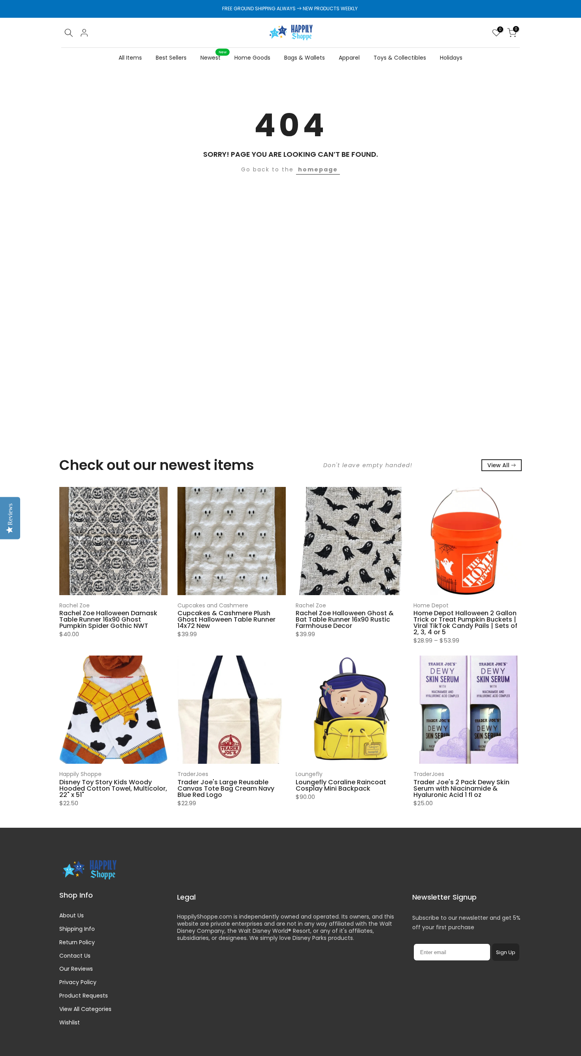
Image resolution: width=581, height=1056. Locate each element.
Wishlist (69, 1022)
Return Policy (77, 942)
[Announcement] (290, 9)
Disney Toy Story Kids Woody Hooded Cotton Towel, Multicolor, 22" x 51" (113, 788)
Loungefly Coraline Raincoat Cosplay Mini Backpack (341, 785)
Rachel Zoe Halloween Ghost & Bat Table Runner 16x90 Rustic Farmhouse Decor (345, 620)
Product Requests (83, 996)
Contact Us (75, 956)
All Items (130, 58)
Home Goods (252, 58)
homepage (318, 169)
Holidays (451, 58)
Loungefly (309, 774)
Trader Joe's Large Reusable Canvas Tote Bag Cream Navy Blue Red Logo (225, 788)
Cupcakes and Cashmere (212, 605)
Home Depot (431, 605)
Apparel (349, 58)
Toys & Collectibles (400, 58)
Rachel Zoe (74, 605)
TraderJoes (192, 774)
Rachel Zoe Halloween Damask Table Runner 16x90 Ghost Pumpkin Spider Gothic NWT (108, 620)
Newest (213, 57)
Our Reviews (76, 969)
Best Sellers (171, 58)
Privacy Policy (77, 982)
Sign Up (505, 952)
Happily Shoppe (80, 774)
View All (498, 465)
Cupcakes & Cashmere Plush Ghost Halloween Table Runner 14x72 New (226, 620)
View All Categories (85, 1009)
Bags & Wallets (304, 58)
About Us (71, 915)
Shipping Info (77, 929)
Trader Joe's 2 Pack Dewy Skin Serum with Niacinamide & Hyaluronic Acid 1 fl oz (461, 788)
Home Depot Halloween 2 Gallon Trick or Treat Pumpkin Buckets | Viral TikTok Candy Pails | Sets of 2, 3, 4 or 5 (465, 623)
